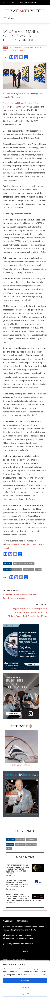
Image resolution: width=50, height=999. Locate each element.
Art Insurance (29, 563)
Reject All (25, 994)
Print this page (20, 50)
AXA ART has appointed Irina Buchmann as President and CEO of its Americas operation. (17, 884)
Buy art (38, 569)
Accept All (25, 981)
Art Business (17, 563)
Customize (25, 987)
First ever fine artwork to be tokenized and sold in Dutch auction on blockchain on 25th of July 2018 (17, 869)
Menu (11, 18)
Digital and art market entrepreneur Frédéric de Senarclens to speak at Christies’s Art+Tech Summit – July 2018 (27, 612)
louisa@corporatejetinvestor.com (19, 944)
